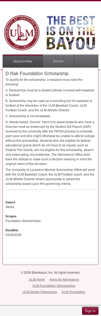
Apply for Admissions (64, 279)
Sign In (90, 310)
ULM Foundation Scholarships (53, 285)
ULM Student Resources (40, 291)
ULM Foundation (73, 291)
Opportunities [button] (22, 61)
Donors (58, 61)
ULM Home (37, 279)
